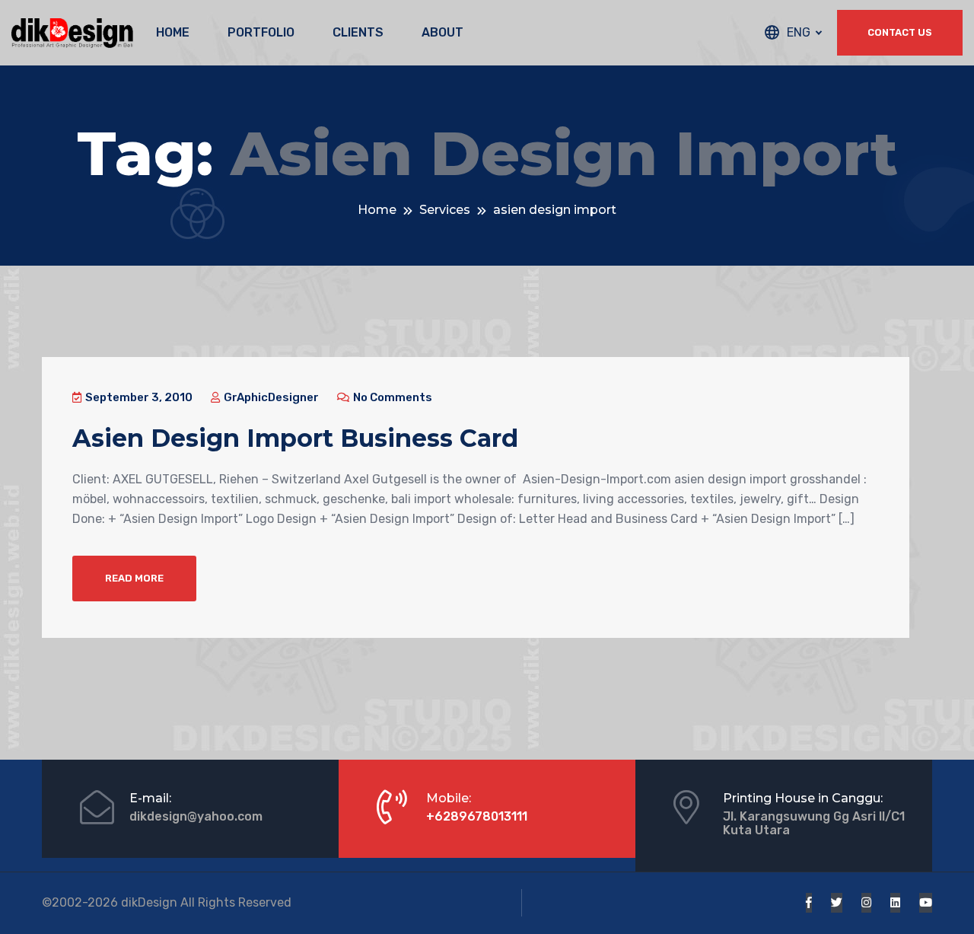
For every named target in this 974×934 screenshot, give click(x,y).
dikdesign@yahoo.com (196, 816)
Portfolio (261, 32)
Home (172, 32)
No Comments (391, 397)
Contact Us (899, 32)
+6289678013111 (476, 816)
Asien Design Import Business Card (295, 438)
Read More (134, 578)
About (442, 32)
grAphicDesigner (270, 397)
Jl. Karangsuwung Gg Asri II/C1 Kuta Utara (814, 823)
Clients (358, 32)
